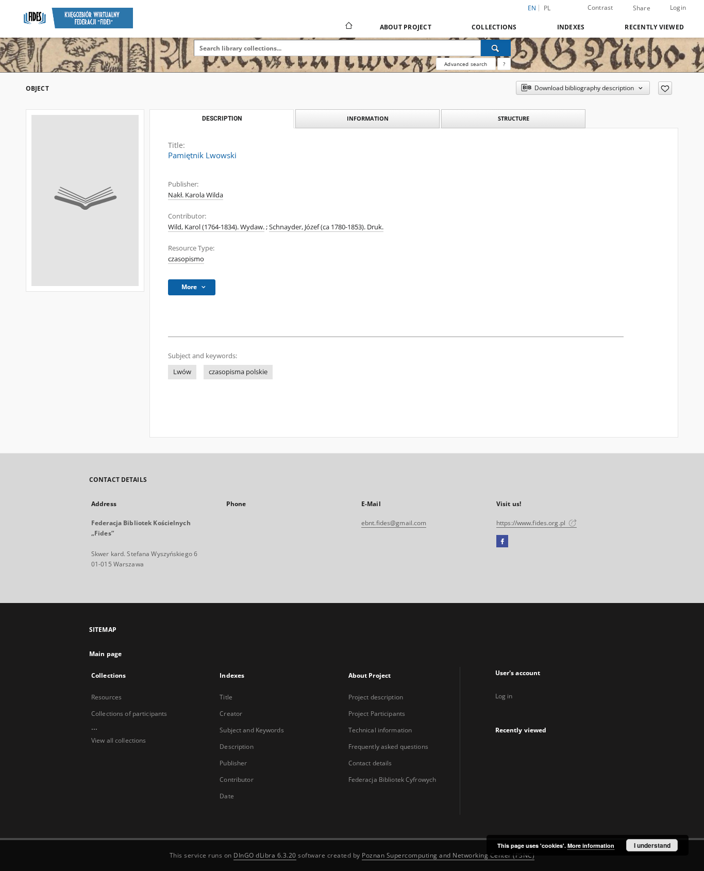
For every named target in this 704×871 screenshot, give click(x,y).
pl (547, 8)
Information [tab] (368, 118)
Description (236, 746)
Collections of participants (129, 713)
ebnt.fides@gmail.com (393, 522)
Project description (375, 697)
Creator (231, 713)
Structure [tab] (513, 118)
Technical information (380, 730)
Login (678, 7)
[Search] (496, 48)
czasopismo (186, 259)
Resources (106, 697)
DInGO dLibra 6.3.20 (264, 855)
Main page (105, 653)
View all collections (118, 740)
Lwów (182, 371)
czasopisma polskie (238, 371)
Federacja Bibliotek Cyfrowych (392, 779)
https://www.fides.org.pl (531, 522)
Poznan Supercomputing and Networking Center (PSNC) (448, 855)
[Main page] (348, 26)
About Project (405, 27)
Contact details (370, 763)
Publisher (233, 763)
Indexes (571, 27)
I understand (652, 845)
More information (590, 845)
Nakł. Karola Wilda (195, 195)
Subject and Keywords (251, 730)
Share (641, 8)
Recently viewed (654, 27)
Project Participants (376, 713)
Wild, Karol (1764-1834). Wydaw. (216, 227)
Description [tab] (222, 118)
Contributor (236, 779)
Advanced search (465, 64)
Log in (504, 696)
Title (226, 697)
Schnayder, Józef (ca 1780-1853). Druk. (326, 227)
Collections (494, 27)
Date (226, 796)
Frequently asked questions (388, 746)
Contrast (600, 7)
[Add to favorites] (665, 88)
